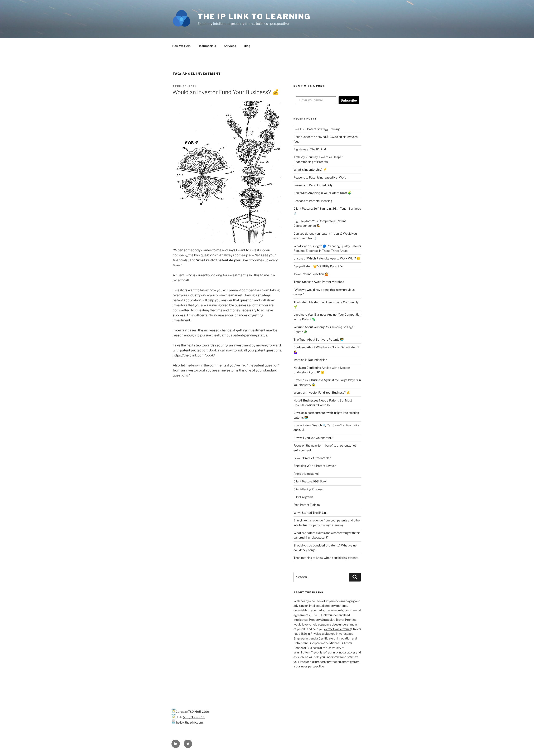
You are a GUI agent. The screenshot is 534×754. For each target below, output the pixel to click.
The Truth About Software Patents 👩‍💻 (318, 339)
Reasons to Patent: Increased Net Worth (320, 177)
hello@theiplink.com (189, 722)
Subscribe (349, 100)
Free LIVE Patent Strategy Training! (316, 129)
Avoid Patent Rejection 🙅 (310, 274)
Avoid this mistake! (306, 473)
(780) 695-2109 (198, 711)
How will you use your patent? (312, 437)
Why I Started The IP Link (310, 512)
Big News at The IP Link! (309, 149)
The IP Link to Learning (254, 16)
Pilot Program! (303, 497)
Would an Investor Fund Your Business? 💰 (225, 92)
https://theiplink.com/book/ (194, 355)
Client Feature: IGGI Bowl (309, 481)
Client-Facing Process (308, 489)
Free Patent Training (306, 504)
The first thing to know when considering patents (325, 557)
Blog (247, 46)
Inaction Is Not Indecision (310, 359)
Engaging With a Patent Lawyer (314, 465)
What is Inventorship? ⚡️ (310, 169)
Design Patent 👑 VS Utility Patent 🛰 (318, 266)
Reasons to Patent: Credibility (312, 185)
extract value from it (337, 629)
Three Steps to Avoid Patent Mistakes (318, 281)
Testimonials (207, 46)
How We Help (181, 46)
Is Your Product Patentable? (312, 458)
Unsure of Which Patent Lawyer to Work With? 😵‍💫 (326, 258)
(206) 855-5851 (194, 717)
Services (230, 46)
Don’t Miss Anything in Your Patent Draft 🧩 (322, 193)
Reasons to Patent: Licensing (312, 201)
